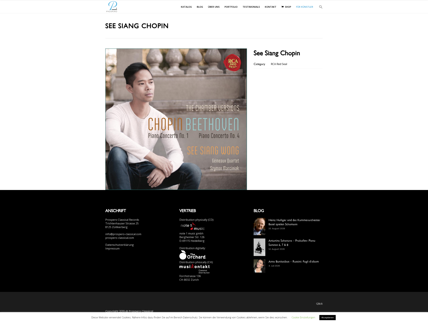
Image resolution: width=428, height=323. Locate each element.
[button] (319, 6)
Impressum (112, 248)
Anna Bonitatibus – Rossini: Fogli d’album (294, 261)
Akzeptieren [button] (327, 317)
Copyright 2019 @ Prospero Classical (129, 311)
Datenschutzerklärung (119, 245)
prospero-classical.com (119, 238)
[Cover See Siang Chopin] (176, 119)
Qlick (319, 304)
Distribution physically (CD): (196, 220)
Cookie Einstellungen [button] (303, 317)
